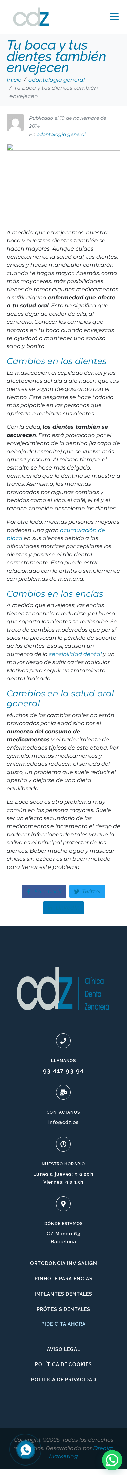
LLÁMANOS (63, 1060)
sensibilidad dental (75, 654)
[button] (112, 1460)
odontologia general (61, 134)
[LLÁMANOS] (63, 1040)
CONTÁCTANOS (63, 1112)
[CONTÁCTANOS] (63, 1092)
